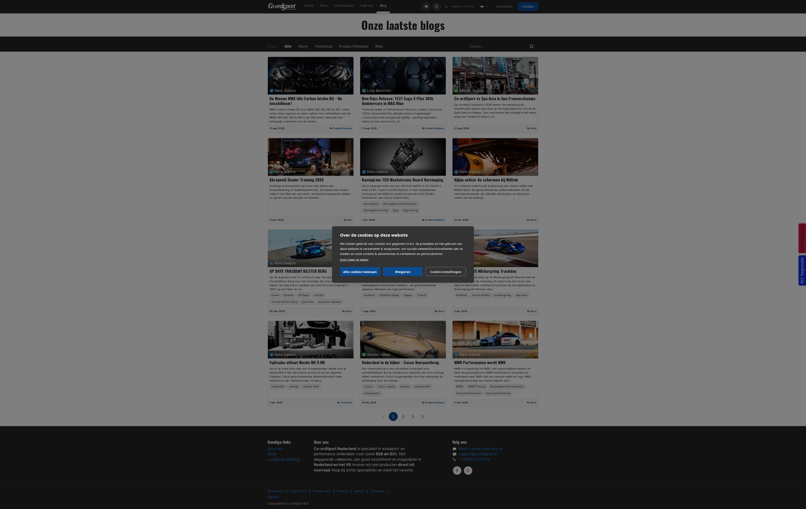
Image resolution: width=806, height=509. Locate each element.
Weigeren (403, 271)
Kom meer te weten (354, 259)
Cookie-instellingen (445, 271)
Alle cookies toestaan (360, 271)
